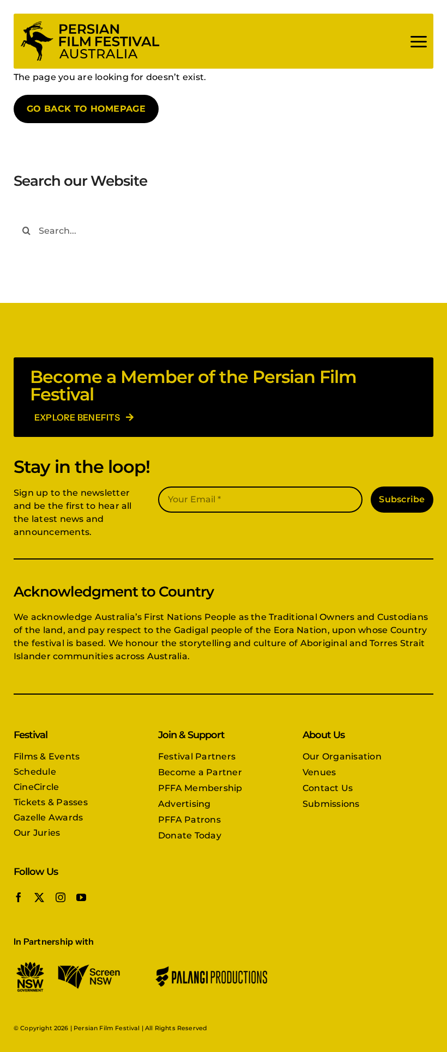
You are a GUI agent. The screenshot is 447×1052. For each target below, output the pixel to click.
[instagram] (60, 897)
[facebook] (18, 897)
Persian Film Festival (107, 1028)
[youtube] (81, 897)
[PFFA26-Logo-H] (90, 23)
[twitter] (39, 897)
